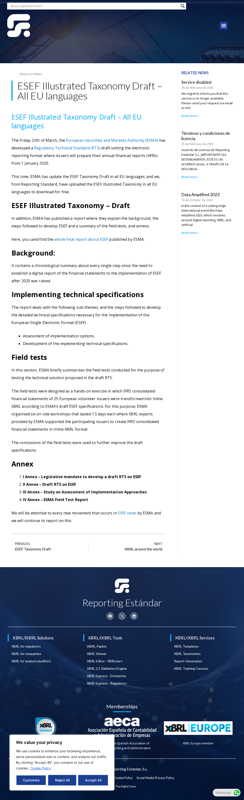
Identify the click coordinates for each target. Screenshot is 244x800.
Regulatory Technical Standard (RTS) (67, 148)
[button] (224, 26)
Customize (31, 780)
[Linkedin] (133, 616)
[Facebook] (110, 616)
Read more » (189, 116)
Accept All (93, 780)
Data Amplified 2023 (200, 194)
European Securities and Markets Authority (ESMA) (112, 140)
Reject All (62, 780)
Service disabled (196, 82)
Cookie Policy (40, 768)
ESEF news (127, 513)
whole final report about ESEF (81, 239)
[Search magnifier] (182, 6)
